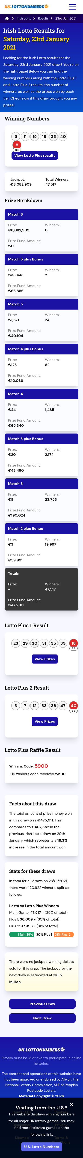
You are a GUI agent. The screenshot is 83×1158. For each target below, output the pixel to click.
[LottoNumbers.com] (7, 18)
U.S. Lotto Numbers (41, 1146)
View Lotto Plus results (34, 155)
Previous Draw (42, 1003)
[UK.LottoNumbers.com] (26, 10)
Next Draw (42, 1018)
